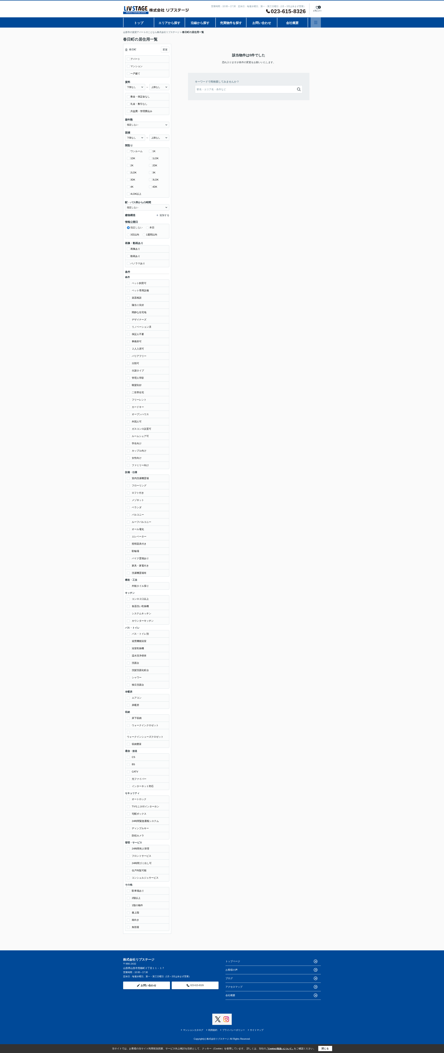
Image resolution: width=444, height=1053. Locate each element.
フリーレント (139, 399)
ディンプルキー (140, 828)
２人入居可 (138, 348)
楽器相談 (137, 297)
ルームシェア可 (140, 436)
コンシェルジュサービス (145, 877)
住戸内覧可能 (139, 870)
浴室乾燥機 (138, 648)
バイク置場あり (140, 558)
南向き (135, 919)
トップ (138, 23)
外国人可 (137, 421)
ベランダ (137, 507)
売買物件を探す (231, 23)
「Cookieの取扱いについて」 (280, 1048)
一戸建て (135, 73)
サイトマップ (256, 1030)
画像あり (135, 248)
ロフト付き (138, 492)
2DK (154, 165)
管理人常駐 (138, 377)
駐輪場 (135, 551)
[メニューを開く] (315, 22)
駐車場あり (138, 890)
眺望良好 (137, 385)
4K (131, 186)
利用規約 (212, 1030)
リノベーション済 (141, 326)
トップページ (232, 961)
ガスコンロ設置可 (141, 428)
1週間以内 (151, 234)
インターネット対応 (143, 786)
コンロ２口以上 (140, 599)
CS (133, 757)
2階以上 (136, 898)
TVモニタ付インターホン (145, 806)
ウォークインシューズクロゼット (145, 736)
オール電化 (138, 529)
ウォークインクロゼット (145, 725)
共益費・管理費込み (141, 111)
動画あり (135, 256)
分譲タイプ (138, 370)
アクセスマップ (233, 986)
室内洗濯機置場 (140, 478)
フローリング (139, 485)
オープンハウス (140, 414)
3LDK (155, 179)
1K (153, 151)
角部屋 (135, 927)
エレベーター (139, 536)
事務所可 (137, 341)
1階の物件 (137, 905)
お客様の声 (231, 969)
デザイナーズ (139, 319)
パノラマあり (137, 263)
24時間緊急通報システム (145, 821)
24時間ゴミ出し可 (142, 863)
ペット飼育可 (139, 283)
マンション (136, 66)
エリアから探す (169, 23)
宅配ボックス (139, 813)
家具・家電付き (140, 565)
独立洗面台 (138, 684)
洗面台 (135, 662)
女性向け (137, 458)
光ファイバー (139, 778)
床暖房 (135, 705)
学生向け (137, 443)
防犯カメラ (138, 835)
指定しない (136, 227)
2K (131, 165)
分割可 (135, 363)
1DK (132, 158)
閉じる (325, 1048)
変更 (165, 49)
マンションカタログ (193, 1030)
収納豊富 (137, 744)
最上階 (135, 912)
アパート (135, 59)
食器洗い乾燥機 (140, 606)
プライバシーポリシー (233, 1030)
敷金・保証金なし (140, 96)
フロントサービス (141, 855)
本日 (152, 227)
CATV (135, 771)
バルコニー (138, 514)
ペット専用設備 (140, 290)
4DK (154, 186)
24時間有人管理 (140, 848)
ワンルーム (136, 151)
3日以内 (134, 234)
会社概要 (292, 23)
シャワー (137, 677)
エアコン (137, 697)
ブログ (229, 978)
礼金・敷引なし (138, 103)
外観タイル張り (140, 585)
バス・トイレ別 (140, 633)
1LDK (155, 158)
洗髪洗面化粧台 (140, 670)
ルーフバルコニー (141, 522)
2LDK (133, 172)
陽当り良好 (138, 305)
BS (133, 764)
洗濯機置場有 (139, 572)
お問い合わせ (261, 23)
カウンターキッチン (143, 620)
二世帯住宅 (138, 392)
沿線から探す (200, 23)
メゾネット (138, 500)
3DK (132, 179)
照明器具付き (139, 543)
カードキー (138, 407)
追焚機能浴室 (139, 641)
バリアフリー (139, 356)
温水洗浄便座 (139, 655)
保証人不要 (138, 334)
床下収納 (137, 718)
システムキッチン (141, 613)
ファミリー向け (140, 465)
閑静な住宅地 (139, 312)
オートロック (139, 799)
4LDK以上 (135, 193)
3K (153, 172)
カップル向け (139, 450)
